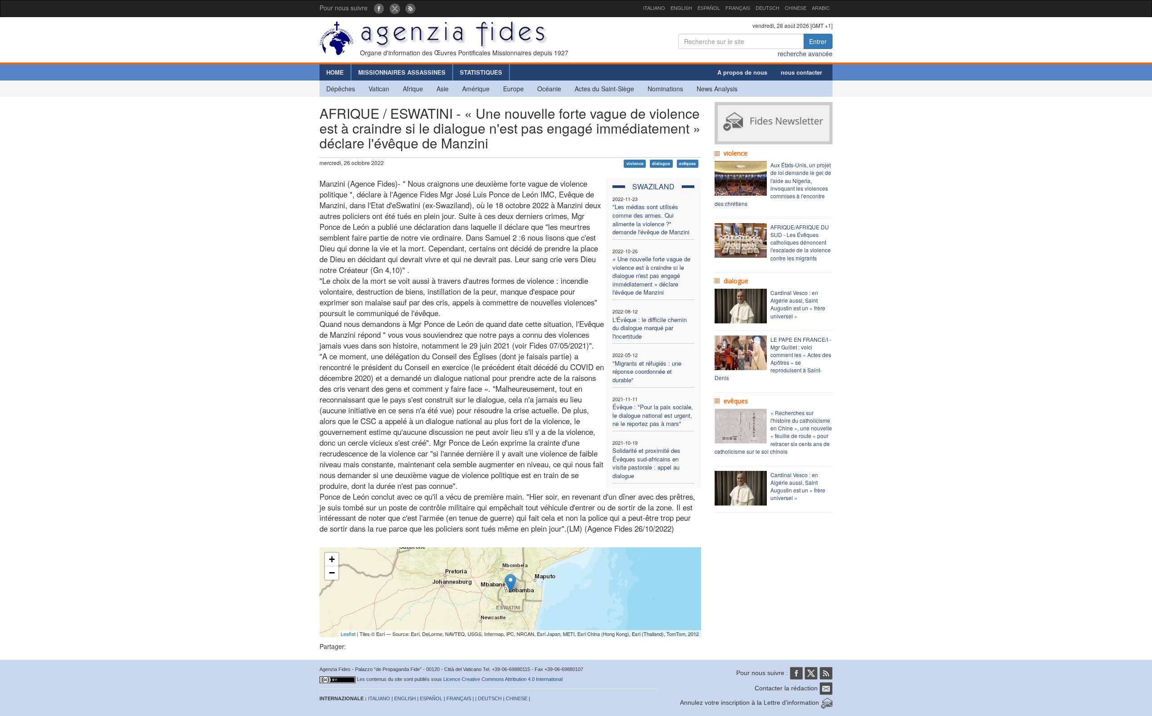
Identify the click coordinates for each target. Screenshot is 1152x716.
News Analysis (717, 88)
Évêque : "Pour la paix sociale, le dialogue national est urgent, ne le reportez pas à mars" (652, 415)
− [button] (332, 572)
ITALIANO (654, 7)
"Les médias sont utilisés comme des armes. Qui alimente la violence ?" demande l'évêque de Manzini (650, 219)
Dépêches (340, 88)
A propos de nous (742, 72)
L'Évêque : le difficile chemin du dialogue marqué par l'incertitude (649, 327)
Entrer (818, 41)
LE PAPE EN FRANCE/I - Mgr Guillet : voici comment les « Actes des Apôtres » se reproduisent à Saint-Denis (773, 359)
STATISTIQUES (481, 72)
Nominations (665, 88)
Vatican (379, 88)
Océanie (549, 88)
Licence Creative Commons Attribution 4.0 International (502, 679)
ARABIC (821, 7)
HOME (335, 72)
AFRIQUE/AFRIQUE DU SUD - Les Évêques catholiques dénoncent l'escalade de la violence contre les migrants (800, 242)
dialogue (661, 163)
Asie (442, 88)
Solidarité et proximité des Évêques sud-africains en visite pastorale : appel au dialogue (646, 463)
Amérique (476, 88)
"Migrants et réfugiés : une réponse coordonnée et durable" (646, 371)
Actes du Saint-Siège (604, 88)
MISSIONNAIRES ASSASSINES (402, 72)
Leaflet (348, 633)
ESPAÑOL (709, 7)
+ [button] (332, 559)
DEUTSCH (767, 7)
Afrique (413, 88)
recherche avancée (805, 53)
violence (635, 163)
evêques (687, 163)
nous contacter (801, 72)
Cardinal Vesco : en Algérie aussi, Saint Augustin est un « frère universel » (797, 304)
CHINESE (795, 7)
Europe (513, 88)
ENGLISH (681, 7)
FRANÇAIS (737, 7)
